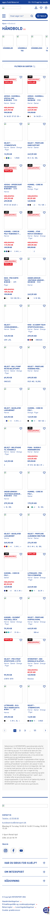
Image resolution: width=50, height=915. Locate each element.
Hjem (4, 23)
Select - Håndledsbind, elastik (11, 326)
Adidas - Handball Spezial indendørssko (36, 97)
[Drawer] (4, 16)
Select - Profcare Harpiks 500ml (36, 618)
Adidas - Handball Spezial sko (12, 97)
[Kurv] (46, 8)
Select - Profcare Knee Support (36, 144)
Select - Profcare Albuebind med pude (36, 535)
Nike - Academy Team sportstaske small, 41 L (36, 326)
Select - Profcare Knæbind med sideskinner (36, 367)
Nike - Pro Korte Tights (11, 279)
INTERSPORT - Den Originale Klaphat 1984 (36, 660)
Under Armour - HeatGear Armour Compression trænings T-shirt (12, 493)
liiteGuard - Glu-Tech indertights (11, 706)
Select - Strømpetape (10, 144)
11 (35, 730)
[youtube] (21, 850)
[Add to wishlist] (21, 77)
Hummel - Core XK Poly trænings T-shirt (11, 232)
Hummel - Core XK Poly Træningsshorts (35, 493)
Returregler (7, 907)
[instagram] (5, 850)
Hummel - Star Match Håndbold (35, 232)
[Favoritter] (41, 8)
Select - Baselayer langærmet (12, 409)
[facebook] (13, 850)
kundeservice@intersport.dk (14, 822)
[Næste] (45, 730)
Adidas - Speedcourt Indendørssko (13, 185)
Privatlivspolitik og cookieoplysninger (18, 904)
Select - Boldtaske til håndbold (12, 448)
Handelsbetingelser (10, 901)
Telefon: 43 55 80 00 (10, 818)
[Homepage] (11, 8)
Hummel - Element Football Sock (12, 618)
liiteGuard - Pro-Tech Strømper (35, 574)
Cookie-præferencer (11, 910)
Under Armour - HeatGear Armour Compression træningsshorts (36, 279)
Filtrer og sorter (23, 66)
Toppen (41, 904)
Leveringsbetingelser (24, 907)
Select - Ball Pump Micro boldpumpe (12, 367)
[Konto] (36, 8)
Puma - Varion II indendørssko (34, 448)
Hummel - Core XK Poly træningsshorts (35, 185)
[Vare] (13, 85)
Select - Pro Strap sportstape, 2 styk (12, 660)
